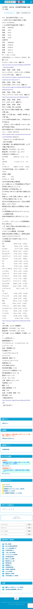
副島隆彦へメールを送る (9, 490)
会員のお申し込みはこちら (8, 438)
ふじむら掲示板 (8, 571)
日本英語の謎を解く (9, 556)
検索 (29, 524)
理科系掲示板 (8, 563)
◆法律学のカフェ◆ (9, 560)
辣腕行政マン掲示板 (9, 573)
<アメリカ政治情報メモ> (10, 548)
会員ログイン (5, 423)
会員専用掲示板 (5, 449)
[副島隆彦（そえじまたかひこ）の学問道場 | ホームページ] (15, 2)
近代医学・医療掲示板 (10, 569)
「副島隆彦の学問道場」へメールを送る (13, 493)
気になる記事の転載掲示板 (11, 546)
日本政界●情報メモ (9, 550)
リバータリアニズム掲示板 (11, 554)
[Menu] (31, 2)
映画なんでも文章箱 (9, 558)
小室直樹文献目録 (9, 567)
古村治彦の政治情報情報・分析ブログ (13, 589)
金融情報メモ (8, 565)
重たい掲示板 (8, 544)
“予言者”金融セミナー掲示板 (11, 575)
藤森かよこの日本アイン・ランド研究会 (14, 587)
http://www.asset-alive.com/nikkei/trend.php (15, 97)
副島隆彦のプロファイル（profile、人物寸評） (14, 488)
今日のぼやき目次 (8, 486)
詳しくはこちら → (6, 465)
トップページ (7, 484)
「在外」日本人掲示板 (10, 552)
